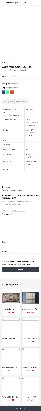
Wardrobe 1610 (30, 397)
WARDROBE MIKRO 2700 (10, 397)
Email (4, 252)
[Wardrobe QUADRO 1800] (3, 92)
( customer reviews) (17, 70)
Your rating (6, 210)
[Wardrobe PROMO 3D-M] (11, 327)
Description (8, 101)
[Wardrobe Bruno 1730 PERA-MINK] (30, 298)
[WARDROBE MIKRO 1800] (30, 327)
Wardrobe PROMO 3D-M (10, 338)
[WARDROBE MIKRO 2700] (11, 386)
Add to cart (20, 408)
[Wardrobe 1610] (30, 386)
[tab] (8, 101)
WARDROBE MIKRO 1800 (30, 338)
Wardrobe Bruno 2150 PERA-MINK (10, 368)
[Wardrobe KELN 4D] (11, 298)
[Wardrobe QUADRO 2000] (30, 356)
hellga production (13, 88)
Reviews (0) (21, 101)
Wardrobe (14, 84)
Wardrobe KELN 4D (11, 309)
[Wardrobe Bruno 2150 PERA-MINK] (11, 356)
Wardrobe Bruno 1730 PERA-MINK (30, 309)
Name (4, 242)
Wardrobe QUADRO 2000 (30, 368)
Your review (7, 214)
